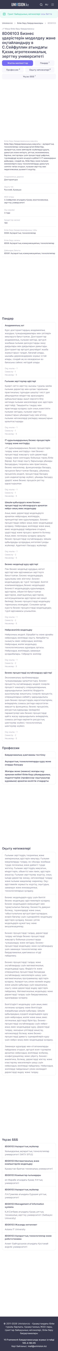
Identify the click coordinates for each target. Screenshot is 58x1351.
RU (46, 4)
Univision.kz (7, 23)
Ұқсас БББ (29, 76)
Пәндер (45, 62)
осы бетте (46, 14)
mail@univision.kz (37, 1346)
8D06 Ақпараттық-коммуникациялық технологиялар (29, 243)
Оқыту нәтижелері (40, 69)
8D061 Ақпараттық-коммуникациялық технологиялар (29, 253)
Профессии (13, 69)
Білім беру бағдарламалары (30, 23)
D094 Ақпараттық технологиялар (20, 233)
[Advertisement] (29, 109)
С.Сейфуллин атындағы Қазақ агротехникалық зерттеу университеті (26, 201)
